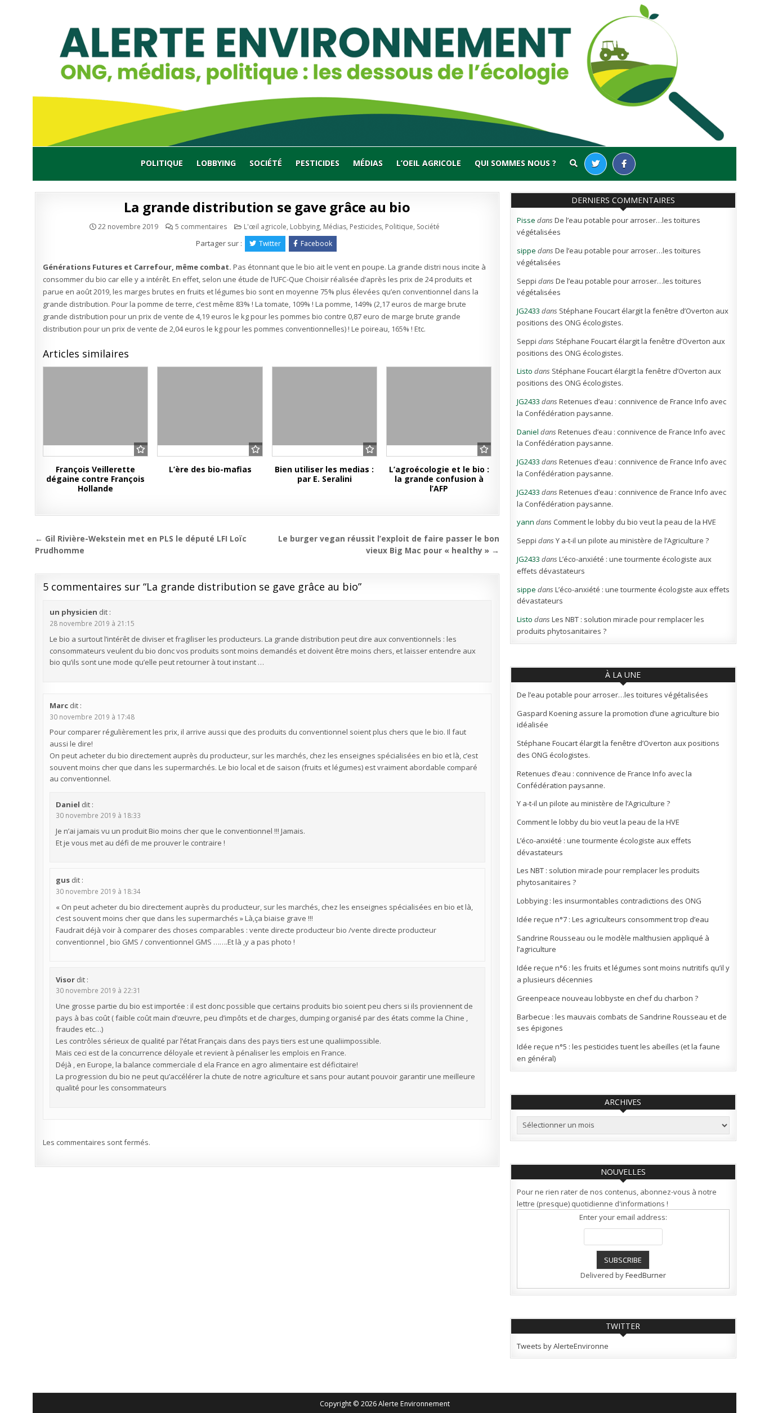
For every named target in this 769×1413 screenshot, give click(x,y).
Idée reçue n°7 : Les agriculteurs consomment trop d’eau (613, 919)
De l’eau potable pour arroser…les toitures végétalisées (612, 695)
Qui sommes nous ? (515, 163)
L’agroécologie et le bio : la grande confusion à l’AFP (439, 479)
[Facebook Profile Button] (624, 164)
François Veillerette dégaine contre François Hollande (95, 479)
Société (265, 163)
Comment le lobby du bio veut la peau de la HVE (634, 522)
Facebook (316, 243)
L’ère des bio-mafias (210, 469)
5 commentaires (201, 226)
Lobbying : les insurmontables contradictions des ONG (609, 901)
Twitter (270, 243)
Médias (368, 163)
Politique (162, 163)
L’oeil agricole (428, 163)
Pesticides (317, 163)
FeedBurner (645, 1275)
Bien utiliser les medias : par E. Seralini (324, 474)
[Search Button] (573, 163)
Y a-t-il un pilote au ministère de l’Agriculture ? (632, 540)
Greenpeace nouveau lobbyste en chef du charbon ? (607, 998)
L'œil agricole (265, 226)
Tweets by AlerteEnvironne (563, 1346)
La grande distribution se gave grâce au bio (267, 207)
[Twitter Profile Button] (595, 164)
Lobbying (216, 163)
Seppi (526, 281)
